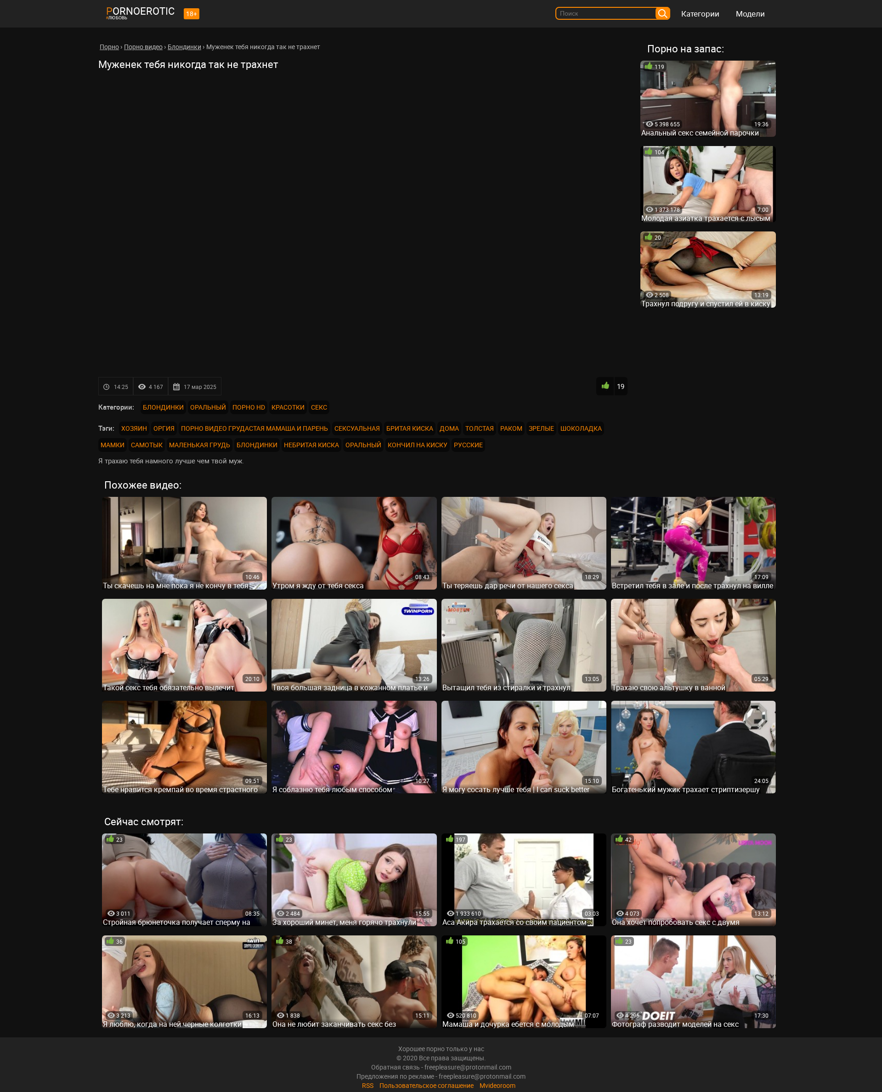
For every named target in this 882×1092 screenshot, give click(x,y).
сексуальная (357, 428)
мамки (112, 444)
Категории (700, 13)
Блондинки (163, 407)
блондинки (257, 444)
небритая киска (311, 444)
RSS (367, 1085)
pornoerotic (140, 10)
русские (468, 444)
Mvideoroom (497, 1085)
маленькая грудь (199, 444)
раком (511, 428)
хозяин (134, 428)
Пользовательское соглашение (426, 1085)
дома (449, 428)
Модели (750, 13)
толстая (479, 428)
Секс (319, 407)
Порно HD (248, 407)
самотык (147, 444)
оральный (363, 444)
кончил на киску (417, 444)
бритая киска (409, 428)
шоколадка (581, 428)
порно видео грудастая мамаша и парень (254, 428)
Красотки (288, 407)
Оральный (208, 407)
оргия (164, 428)
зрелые (541, 428)
